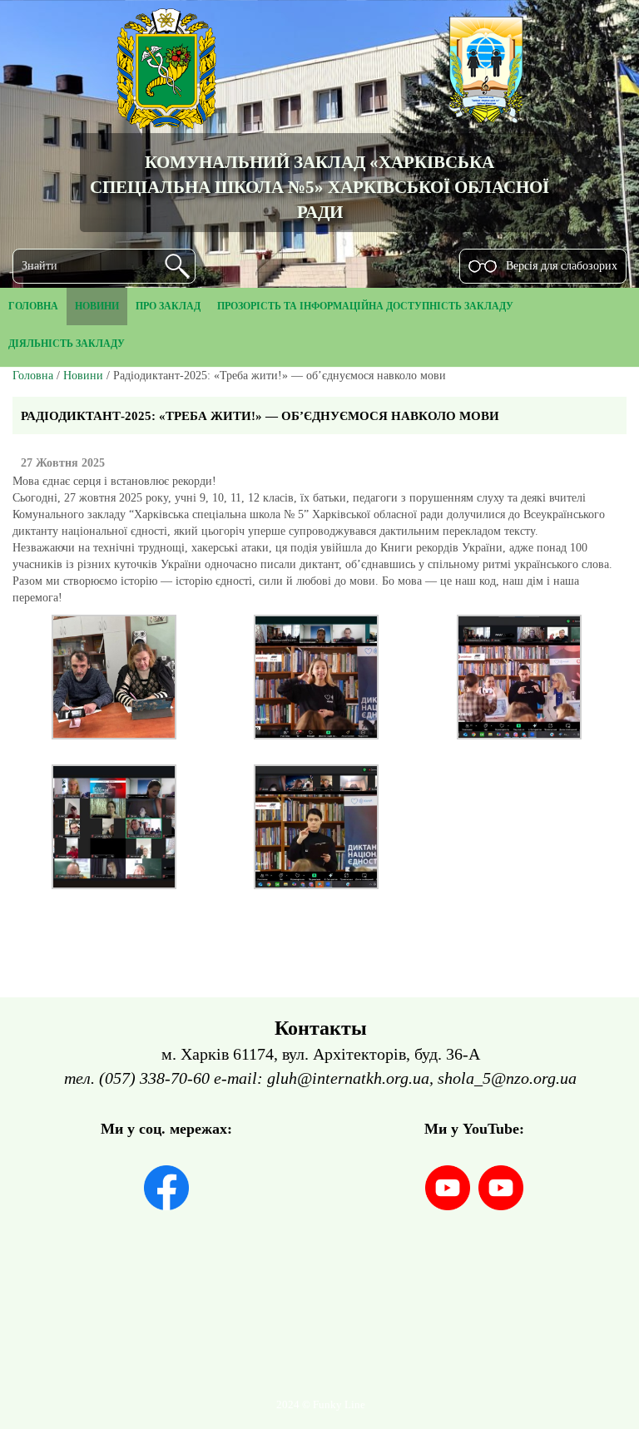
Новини (83, 375)
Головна (32, 375)
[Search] (177, 266)
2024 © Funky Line (320, 1405)
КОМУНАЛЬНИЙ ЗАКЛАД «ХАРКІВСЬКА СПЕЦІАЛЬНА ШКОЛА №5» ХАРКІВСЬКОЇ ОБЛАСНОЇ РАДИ (319, 186)
